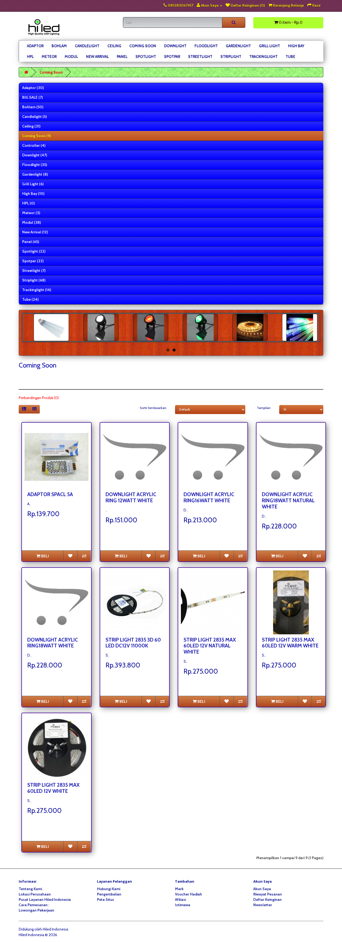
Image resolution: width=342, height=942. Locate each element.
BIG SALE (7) (32, 97)
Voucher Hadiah (188, 894)
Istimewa (182, 904)
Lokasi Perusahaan (35, 894)
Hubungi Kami (108, 888)
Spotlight (145, 56)
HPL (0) (28, 203)
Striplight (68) (33, 280)
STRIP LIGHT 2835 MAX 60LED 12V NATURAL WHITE (210, 646)
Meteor (49, 56)
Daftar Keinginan (267, 899)
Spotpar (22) (33, 260)
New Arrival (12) (35, 232)
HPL (30, 56)
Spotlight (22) (33, 251)
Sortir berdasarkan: (153, 408)
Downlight (175, 45)
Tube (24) (30, 299)
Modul (71, 56)
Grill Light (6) (33, 184)
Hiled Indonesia (55, 929)
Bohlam (59, 45)
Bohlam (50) (32, 107)
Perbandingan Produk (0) (39, 397)
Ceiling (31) (31, 126)
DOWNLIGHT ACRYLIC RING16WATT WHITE (209, 497)
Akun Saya (262, 888)
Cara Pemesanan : (34, 904)
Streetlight (200, 56)
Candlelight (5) (34, 116)
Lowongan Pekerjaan (36, 910)
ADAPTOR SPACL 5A (50, 494)
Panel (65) (30, 241)
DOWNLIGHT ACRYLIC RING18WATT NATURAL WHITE (288, 500)
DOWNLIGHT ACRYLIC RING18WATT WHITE (52, 643)
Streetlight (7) (33, 270)
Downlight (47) (34, 155)
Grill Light (269, 45)
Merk (179, 888)
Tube (290, 56)
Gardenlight (238, 45)
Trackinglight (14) (36, 289)
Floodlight (206, 45)
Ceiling (114, 45)
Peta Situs (105, 899)
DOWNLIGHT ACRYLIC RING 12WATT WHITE (131, 497)
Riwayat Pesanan (267, 894)
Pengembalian (109, 894)
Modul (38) (31, 222)
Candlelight (87, 45)
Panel (122, 56)
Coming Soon (142, 45)
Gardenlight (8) (35, 174)
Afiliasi (180, 899)
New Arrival (97, 56)
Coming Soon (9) (36, 135)
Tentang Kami (30, 888)
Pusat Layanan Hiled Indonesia (45, 899)
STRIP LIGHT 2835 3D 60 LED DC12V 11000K (133, 643)
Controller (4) (33, 145)
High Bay (296, 45)
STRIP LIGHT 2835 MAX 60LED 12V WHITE (53, 788)
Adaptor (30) (33, 87)
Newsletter (262, 904)
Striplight (230, 56)
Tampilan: (264, 408)
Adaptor (35, 45)
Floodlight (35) (34, 164)
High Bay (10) (33, 193)
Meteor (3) (31, 212)
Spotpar (172, 56)
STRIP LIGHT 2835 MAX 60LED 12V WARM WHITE (290, 643)
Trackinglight (263, 56)
